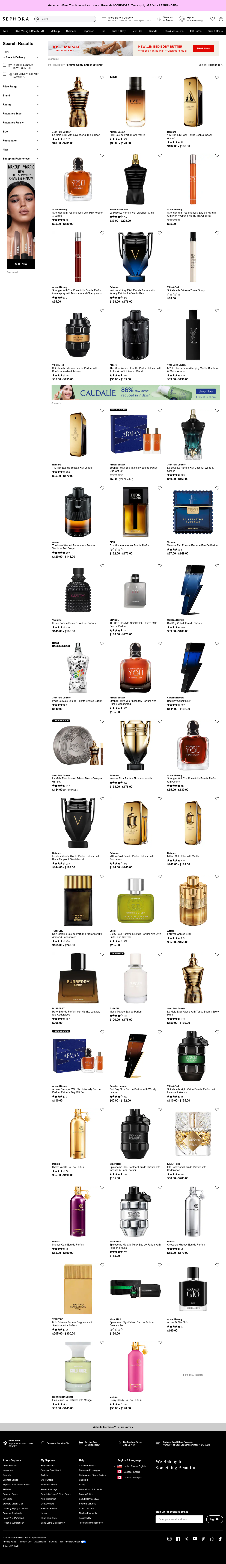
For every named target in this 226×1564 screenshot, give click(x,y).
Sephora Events (10, 1493)
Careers (7, 1474)
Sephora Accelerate (12, 1513)
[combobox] (65, 19)
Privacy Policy (9, 1541)
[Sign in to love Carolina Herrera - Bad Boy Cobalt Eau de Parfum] (217, 566)
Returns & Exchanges (89, 1470)
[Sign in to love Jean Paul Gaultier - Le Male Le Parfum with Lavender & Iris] (160, 155)
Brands (153, 31)
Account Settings (49, 1489)
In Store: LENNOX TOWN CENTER (23, 66)
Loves (44, 1513)
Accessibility (85, 1517)
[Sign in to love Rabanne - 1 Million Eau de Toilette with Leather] (102, 410)
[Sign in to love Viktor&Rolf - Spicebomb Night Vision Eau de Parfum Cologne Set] (160, 1265)
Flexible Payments (88, 1513)
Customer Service (87, 1465)
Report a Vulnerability (13, 1522)
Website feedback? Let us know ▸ (113, 1427)
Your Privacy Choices (70, 1541)
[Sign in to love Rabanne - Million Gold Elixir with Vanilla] (217, 799)
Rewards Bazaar (49, 1508)
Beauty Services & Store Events (56, 1493)
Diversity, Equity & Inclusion (16, 1508)
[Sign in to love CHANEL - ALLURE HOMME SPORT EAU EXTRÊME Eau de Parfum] (160, 566)
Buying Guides (86, 1493)
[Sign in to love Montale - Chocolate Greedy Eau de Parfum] (217, 1187)
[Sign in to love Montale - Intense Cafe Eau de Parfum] (102, 1187)
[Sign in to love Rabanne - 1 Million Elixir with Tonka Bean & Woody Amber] (217, 77)
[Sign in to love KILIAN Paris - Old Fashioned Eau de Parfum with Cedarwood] (217, 1109)
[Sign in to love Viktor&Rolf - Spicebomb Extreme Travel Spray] (217, 233)
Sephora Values (10, 1479)
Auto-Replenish (48, 1498)
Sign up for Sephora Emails (172, 1511)
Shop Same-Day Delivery (53, 1522)
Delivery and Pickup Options (92, 1474)
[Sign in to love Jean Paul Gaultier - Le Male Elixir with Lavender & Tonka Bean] (102, 77)
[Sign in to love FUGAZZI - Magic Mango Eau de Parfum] (160, 954)
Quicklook (78, 125)
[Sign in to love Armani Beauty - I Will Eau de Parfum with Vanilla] (160, 77)
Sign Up (214, 1519)
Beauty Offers (47, 1503)
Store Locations (86, 1508)
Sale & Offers (215, 31)
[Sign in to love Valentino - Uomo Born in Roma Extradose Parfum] (102, 566)
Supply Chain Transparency (16, 1484)
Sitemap (53, 1541)
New (5, 31)
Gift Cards (195, 31)
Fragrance (88, 31)
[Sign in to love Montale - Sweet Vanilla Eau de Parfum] (102, 1109)
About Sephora (10, 1465)
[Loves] (212, 18)
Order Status (47, 1479)
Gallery (44, 1474)
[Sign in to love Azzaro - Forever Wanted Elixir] (217, 876)
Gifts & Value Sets (173, 31)
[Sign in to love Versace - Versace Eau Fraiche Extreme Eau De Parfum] (217, 488)
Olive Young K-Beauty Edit (29, 31)
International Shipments (90, 1489)
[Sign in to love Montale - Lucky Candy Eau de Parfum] (160, 1342)
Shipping (83, 1479)
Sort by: (209, 64)
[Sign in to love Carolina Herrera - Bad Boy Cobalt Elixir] (217, 643)
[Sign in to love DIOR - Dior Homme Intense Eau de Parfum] (160, 488)
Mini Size (137, 31)
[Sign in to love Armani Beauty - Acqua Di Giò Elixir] (217, 1265)
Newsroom (8, 1470)
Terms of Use (25, 1541)
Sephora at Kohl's (87, 1503)
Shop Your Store (49, 1517)
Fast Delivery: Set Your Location (25, 75)
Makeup (55, 31)
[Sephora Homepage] (16, 18)
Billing (82, 1484)
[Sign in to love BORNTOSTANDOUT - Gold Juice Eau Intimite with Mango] (102, 1342)
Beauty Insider (48, 1465)
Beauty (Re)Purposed (13, 1517)
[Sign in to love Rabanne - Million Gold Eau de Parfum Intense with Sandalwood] (160, 799)
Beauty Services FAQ (89, 1498)
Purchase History (49, 1484)
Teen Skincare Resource (91, 1522)
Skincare (71, 31)
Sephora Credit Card (51, 1470)
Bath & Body (119, 31)
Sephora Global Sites (13, 1503)
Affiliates (7, 1489)
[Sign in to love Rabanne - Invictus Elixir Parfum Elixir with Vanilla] (160, 721)
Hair (103, 31)
